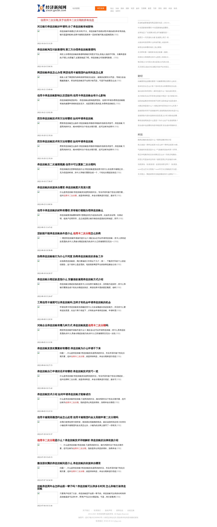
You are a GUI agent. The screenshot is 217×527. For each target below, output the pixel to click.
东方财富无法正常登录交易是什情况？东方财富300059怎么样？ (159, 96)
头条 (117, 8)
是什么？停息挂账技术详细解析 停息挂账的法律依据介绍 (77, 440)
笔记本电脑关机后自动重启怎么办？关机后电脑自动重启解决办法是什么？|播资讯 (159, 154)
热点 (112, 8)
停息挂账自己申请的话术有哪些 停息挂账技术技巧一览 (67, 371)
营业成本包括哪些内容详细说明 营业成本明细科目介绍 (159, 125)
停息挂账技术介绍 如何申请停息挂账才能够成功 (64, 394)
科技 (170, 8)
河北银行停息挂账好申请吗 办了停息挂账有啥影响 (65, 26)
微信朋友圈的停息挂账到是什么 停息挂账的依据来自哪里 (69, 463)
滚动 (112, 11)
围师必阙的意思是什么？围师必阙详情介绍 (154, 140)
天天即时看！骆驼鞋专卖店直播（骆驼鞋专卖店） (154, 52)
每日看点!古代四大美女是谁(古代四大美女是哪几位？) (154, 62)
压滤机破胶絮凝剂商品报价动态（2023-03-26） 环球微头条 (154, 23)
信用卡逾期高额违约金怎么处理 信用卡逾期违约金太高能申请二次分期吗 (77, 417)
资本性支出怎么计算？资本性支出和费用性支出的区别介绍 (159, 86)
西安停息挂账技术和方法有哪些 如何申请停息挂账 (65, 118)
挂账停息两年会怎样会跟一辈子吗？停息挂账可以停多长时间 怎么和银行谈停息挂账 (81, 487)
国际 (127, 8)
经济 (132, 8)
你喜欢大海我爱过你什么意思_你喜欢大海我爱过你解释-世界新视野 (154, 57)
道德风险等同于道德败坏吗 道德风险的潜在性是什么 (158, 111)
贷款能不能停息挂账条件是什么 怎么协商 (69, 233)
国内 (122, 8)
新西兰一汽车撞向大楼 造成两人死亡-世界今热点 (154, 37)
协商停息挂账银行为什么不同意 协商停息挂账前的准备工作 (70, 256)
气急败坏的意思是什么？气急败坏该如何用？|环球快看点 (159, 150)
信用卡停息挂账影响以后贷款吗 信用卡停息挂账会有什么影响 (71, 95)
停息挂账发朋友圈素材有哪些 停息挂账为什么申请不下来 (69, 348)
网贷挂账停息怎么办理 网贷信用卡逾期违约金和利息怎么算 (70, 72)
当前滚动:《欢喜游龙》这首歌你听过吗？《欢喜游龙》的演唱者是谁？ (159, 164)
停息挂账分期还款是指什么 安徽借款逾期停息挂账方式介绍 (70, 279)
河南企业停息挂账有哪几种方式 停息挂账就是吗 (72, 325)
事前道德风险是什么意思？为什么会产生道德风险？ (158, 120)
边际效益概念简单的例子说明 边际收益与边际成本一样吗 (159, 101)
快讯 (175, 8)
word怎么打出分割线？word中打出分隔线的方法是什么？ (159, 169)
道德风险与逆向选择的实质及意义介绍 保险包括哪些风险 (159, 116)
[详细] (116, 35)
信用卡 (118, 11)
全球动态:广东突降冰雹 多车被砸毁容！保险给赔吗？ (154, 33)
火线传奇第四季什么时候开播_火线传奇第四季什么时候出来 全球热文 (154, 42)
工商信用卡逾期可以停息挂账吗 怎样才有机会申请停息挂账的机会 (74, 302)
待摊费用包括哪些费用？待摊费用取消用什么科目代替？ (159, 81)
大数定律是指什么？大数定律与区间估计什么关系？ (158, 106)
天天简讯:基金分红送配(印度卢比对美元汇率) (154, 67)
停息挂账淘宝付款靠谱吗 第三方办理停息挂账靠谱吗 (66, 49)
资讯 (160, 8)
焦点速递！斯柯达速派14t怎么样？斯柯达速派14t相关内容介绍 (159, 145)
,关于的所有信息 (67, 20)
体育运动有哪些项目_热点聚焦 (149, 47)
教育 (149, 8)
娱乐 (137, 8)
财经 (165, 8)
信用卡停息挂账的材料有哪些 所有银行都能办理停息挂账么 (70, 210)
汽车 (154, 8)
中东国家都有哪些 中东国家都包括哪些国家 (154, 28)
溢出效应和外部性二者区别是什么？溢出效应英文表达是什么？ (159, 91)
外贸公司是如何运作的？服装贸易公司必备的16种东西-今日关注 (159, 159)
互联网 (143, 8)
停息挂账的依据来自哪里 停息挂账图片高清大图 (64, 187)
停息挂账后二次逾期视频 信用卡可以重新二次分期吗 (66, 164)
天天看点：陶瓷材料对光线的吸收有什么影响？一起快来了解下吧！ (159, 174)
